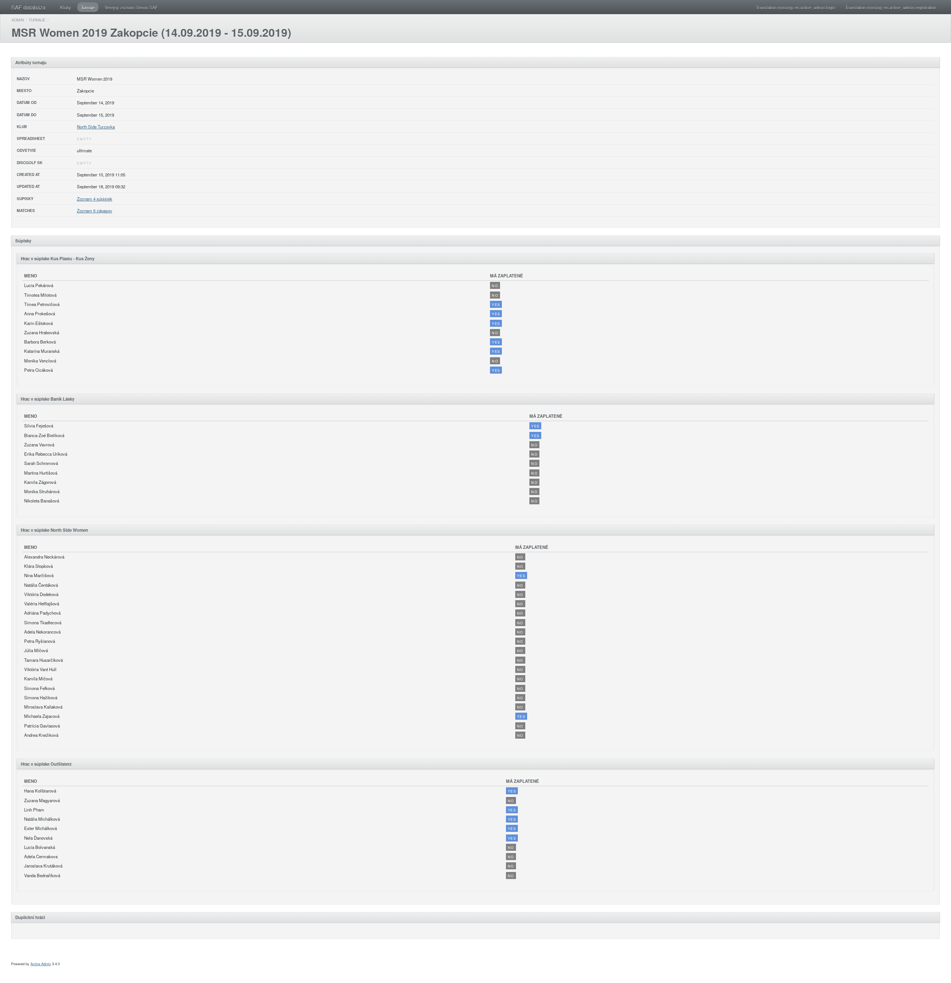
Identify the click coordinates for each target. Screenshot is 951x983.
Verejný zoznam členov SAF (131, 7)
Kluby (65, 7)
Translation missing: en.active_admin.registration (890, 7)
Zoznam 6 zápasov (94, 211)
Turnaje (88, 7)
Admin (18, 20)
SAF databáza (28, 7)
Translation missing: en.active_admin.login (795, 7)
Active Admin (40, 963)
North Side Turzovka (96, 127)
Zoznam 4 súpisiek (94, 199)
